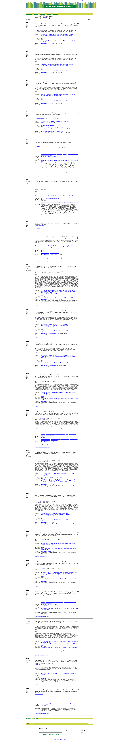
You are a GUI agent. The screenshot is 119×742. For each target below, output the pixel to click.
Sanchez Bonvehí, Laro (51, 482)
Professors (48, 121)
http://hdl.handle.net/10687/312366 (47, 484)
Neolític (52, 544)
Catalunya (52, 125)
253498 (38, 146)
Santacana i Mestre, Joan (46, 129)
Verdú (42, 645)
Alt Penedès (59, 477)
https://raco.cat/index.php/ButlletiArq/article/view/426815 (52, 131)
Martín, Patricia (54, 548)
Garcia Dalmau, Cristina (71, 480)
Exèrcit (64, 246)
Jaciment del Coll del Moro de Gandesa (48, 156)
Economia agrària (62, 703)
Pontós (42, 38)
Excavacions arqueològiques (46, 34)
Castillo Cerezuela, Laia (61, 480)
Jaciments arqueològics (57, 34)
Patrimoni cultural (70, 473)
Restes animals (54, 673)
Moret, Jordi (72, 70)
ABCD (61, 739)
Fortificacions (59, 154)
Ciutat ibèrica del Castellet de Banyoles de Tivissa (51, 574)
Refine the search (48, 17)
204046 (38, 317)
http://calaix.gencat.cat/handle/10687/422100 (50, 333)
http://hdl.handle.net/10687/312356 (47, 441)
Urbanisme (51, 291)
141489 (38, 228)
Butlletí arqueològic (40, 118)
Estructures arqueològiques (50, 35)
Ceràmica (48, 642)
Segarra (54, 477)
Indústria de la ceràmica (49, 435)
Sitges (66, 35)
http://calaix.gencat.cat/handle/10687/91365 (49, 365)
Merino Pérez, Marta (69, 481)
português (81, 0)
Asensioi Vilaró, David (45, 253)
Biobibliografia (66, 121)
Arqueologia (65, 34)
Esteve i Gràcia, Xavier (45, 548)
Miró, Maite (72, 297)
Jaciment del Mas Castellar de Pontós (48, 96)
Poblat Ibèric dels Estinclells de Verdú (48, 643)
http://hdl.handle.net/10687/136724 (47, 103)
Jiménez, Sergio (38, 664)
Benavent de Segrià (44, 675)
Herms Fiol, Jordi (73, 439)
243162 (38, 87)
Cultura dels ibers (72, 94)
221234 (38, 348)
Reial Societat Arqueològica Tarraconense (49, 123)
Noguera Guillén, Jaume (56, 127)
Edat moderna (60, 673)
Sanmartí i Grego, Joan (45, 122)
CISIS (58, 739)
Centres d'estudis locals (45, 473)
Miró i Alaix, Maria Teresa (61, 128)
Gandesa (42, 157)
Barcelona (43, 125)
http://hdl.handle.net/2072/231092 (47, 254)
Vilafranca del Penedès (45, 546)
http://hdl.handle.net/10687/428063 (47, 43)
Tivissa (42, 199)
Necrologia (43, 121)
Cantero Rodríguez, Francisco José (48, 480)
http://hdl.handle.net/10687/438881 (47, 401)
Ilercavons (59, 245)
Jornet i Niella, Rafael (45, 41)
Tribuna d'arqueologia (41, 381)
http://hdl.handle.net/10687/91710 (47, 611)
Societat (70, 290)
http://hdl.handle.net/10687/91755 (47, 581)
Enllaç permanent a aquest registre (43, 47)
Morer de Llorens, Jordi (52, 40)
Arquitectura (46, 291)
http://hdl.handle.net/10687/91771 (47, 551)
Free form (91, 723)
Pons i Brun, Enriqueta (62, 40)
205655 (38, 626)
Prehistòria (71, 34)
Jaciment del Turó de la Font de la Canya (49, 604)
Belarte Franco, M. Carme (46, 127)
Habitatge (70, 35)
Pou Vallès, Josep (70, 128)
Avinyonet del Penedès (45, 605)
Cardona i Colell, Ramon (45, 439)
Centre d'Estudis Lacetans (46, 475)
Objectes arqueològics (56, 95)
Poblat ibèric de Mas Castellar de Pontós (49, 36)
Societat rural (55, 703)
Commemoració (44, 474)
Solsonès (42, 477)
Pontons (42, 436)
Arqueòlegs (53, 121)
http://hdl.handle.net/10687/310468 (47, 522)
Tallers (42, 435)
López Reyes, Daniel (71, 548)
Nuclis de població (60, 35)
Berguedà (47, 477)
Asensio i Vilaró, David (72, 40)
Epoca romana (60, 246)
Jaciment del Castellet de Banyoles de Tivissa (50, 198)
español (85, 0)
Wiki (64, 739)
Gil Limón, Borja (44, 40)
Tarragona (47, 125)
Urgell (51, 477)
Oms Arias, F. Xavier (62, 548)
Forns (52, 642)
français (88, 0)
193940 (38, 667)
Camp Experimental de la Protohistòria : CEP (66, 643)
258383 (38, 30)
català (92, 0)
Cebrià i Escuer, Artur (64, 608)
